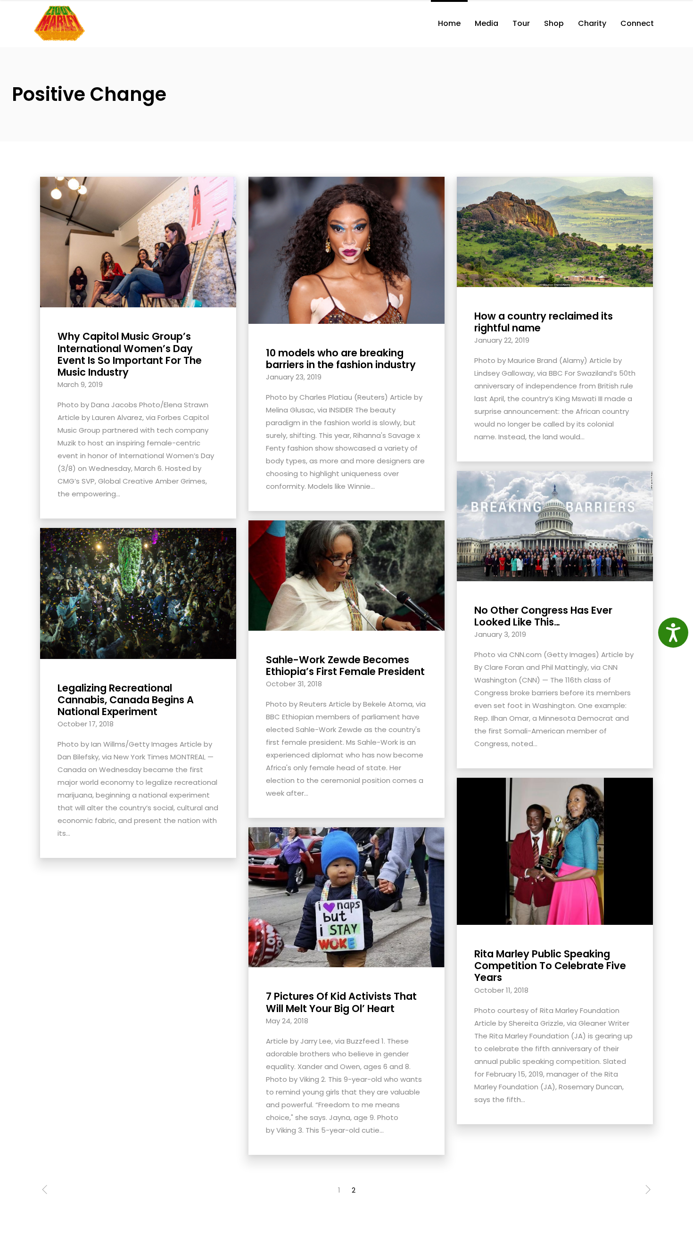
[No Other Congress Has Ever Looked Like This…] (555, 525)
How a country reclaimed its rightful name (543, 322)
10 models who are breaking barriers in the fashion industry (341, 358)
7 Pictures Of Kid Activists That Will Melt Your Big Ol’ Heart (341, 1002)
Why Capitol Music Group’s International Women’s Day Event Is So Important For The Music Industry (130, 354)
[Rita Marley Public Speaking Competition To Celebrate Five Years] (555, 851)
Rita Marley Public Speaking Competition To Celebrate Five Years (550, 965)
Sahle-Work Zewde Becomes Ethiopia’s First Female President (345, 665)
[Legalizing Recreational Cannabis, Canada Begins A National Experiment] (138, 593)
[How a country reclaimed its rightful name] (555, 231)
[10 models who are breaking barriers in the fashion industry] (346, 250)
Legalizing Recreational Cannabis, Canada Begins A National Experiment (126, 699)
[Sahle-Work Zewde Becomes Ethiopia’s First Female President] (346, 575)
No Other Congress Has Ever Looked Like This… (543, 616)
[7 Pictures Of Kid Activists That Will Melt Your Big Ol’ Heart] (346, 897)
